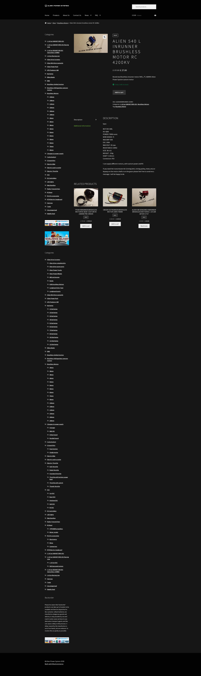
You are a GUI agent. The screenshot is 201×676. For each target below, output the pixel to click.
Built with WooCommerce (54, 664)
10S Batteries (54, 337)
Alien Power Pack (52, 67)
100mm (52, 97)
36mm (51, 122)
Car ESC (52, 493)
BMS (48, 81)
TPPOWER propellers (56, 529)
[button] (104, 37)
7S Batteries (53, 330)
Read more (144, 226)
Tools (49, 206)
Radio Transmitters (53, 189)
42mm (51, 129)
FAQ (96, 15)
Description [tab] (78, 120)
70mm (51, 146)
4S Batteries (53, 320)
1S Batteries (53, 309)
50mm (51, 132)
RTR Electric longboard (54, 199)
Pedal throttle (54, 470)
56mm (51, 136)
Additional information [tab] (82, 126)
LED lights (50, 182)
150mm (52, 108)
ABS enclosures (54, 277)
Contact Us (77, 15)
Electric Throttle (52, 171)
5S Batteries (53, 323)
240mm (52, 115)
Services (50, 203)
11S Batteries (54, 341)
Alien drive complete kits (58, 263)
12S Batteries (54, 344)
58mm (51, 139)
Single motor (54, 452)
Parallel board (54, 438)
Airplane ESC (54, 500)
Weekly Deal (51, 214)
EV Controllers (51, 178)
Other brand (53, 435)
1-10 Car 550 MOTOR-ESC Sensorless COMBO (55, 51)
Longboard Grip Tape (56, 288)
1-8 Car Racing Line (53, 56)
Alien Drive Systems (53, 59)
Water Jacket (54, 532)
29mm (51, 118)
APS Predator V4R (53, 70)
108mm (52, 100)
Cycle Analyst (51, 157)
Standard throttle (55, 474)
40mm (51, 125)
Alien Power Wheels (56, 274)
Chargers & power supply (55, 154)
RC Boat (49, 192)
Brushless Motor (120, 106)
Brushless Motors (62, 23)
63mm (51, 143)
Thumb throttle (55, 486)
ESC (48, 175)
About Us (66, 15)
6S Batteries (53, 327)
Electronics (53, 539)
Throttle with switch (56, 483)
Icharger (52, 428)
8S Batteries (53, 334)
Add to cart (119, 92)
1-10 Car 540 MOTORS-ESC (128, 104)
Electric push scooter (54, 168)
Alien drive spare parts (57, 267)
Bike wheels (51, 77)
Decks (51, 281)
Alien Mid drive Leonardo (55, 63)
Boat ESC (52, 497)
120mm (52, 104)
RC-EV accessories (53, 196)
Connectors (53, 546)
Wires (51, 543)
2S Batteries (53, 313)
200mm (52, 111)
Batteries (50, 74)
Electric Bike (51, 164)
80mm (51, 150)
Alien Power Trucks (56, 270)
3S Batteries (53, 316)
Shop (54, 23)
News (87, 15)
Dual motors (54, 449)
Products (56, 15)
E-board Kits (51, 161)
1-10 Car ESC (53, 563)
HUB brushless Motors (57, 284)
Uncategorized (52, 210)
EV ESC (52, 508)
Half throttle (54, 467)
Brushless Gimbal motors (55, 84)
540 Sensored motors (56, 566)
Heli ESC (52, 504)
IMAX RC (52, 431)
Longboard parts (55, 291)
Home (47, 15)
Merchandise (51, 185)
